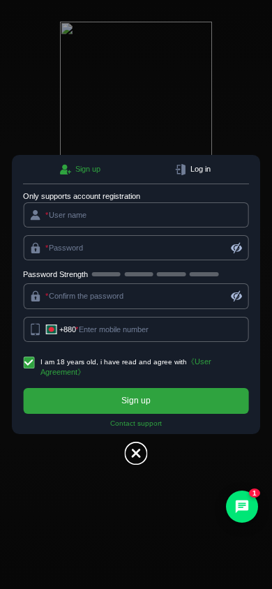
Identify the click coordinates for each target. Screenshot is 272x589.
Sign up (136, 400)
